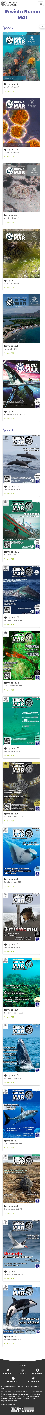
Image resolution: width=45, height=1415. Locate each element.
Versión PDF (9, 91)
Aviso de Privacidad (8, 1405)
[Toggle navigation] (41, 3)
